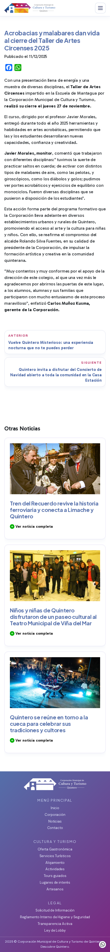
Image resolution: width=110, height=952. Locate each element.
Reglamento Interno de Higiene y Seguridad (55, 917)
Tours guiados (55, 875)
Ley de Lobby (54, 930)
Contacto (55, 827)
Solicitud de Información (55, 910)
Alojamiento (55, 862)
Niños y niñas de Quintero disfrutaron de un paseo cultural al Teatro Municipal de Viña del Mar (53, 616)
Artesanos (55, 889)
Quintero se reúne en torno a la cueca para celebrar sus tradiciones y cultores (49, 723)
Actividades (55, 869)
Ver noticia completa (33, 526)
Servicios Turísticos (55, 856)
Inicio (55, 808)
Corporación (55, 814)
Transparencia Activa (55, 923)
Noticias (55, 821)
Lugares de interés (55, 882)
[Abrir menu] (100, 8)
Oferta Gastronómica (55, 849)
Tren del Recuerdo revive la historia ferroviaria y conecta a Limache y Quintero (54, 509)
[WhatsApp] (102, 944)
